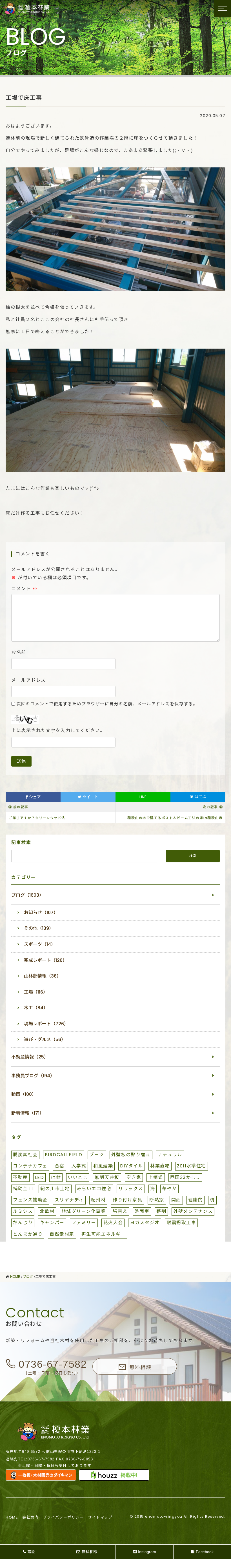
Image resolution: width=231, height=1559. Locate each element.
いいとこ (78, 1177)
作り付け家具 (127, 1200)
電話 (31, 1551)
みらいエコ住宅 (94, 1188)
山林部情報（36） (42, 976)
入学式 (79, 1166)
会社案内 (30, 1517)
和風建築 (103, 1166)
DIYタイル (131, 1166)
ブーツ (96, 1154)
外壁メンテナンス (193, 1211)
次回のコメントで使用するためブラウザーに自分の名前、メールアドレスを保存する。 (107, 703)
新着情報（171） (27, 1113)
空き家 (133, 1177)
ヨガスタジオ (144, 1222)
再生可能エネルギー (103, 1234)
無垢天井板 (107, 1177)
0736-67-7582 (53, 1363)
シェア (34, 797)
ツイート (89, 797)
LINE (142, 797)
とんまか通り (28, 1234)
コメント (24, 588)
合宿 (60, 1166)
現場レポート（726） (46, 1024)
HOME (12, 1517)
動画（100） (23, 1094)
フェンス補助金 (30, 1200)
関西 (176, 1200)
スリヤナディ (69, 1200)
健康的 (195, 1200)
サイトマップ (100, 1517)
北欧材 (47, 1211)
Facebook (205, 1551)
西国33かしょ (185, 1177)
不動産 (20, 1177)
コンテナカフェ (30, 1166)
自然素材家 (62, 1234)
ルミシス (23, 1211)
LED (39, 1177)
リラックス (130, 1188)
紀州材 (98, 1200)
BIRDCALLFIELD (64, 1154)
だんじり (23, 1222)
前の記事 (20, 807)
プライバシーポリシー (63, 1517)
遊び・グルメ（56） (45, 1039)
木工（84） (36, 1008)
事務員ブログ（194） (33, 1075)
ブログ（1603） (27, 895)
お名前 (18, 652)
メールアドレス (28, 680)
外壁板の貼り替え (131, 1154)
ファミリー (84, 1222)
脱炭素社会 (25, 1154)
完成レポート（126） (45, 960)
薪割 (161, 1211)
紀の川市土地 (55, 1188)
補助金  (23, 1188)
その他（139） (39, 928)
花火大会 (113, 1222)
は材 (56, 1177)
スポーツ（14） (39, 944)
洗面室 (142, 1211)
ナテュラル (170, 1154)
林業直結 (160, 1166)
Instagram (147, 1551)
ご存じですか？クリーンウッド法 (36, 817)
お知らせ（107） (41, 912)
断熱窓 (156, 1200)
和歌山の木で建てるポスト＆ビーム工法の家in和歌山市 (175, 817)
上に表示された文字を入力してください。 (58, 730)
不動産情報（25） (29, 1057)
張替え (120, 1211)
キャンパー (52, 1222)
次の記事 (210, 807)
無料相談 (140, 1367)
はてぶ (198, 797)
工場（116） (36, 992)
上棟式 (155, 1177)
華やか (169, 1188)
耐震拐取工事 (181, 1222)
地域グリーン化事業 (84, 1211)
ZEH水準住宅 (191, 1166)
